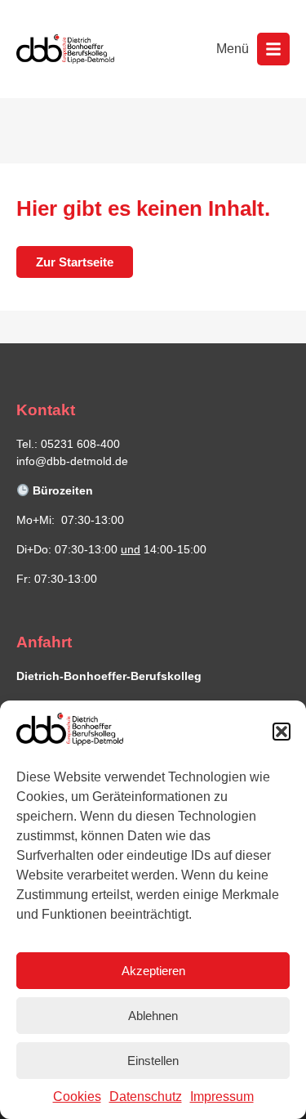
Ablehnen (153, 1016)
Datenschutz (145, 1096)
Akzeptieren (153, 971)
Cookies (77, 1096)
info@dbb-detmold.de (72, 461)
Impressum (222, 1096)
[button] (281, 731)
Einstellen (153, 1061)
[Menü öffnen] (273, 49)
